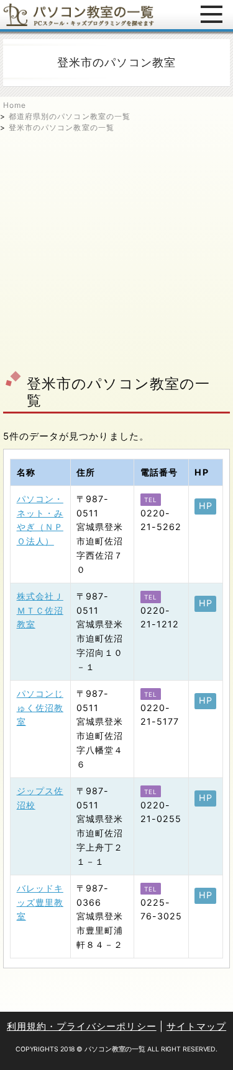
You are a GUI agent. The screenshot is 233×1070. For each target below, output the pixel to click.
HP (205, 505)
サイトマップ (196, 1026)
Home (14, 105)
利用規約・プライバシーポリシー (82, 1026)
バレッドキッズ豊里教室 (40, 902)
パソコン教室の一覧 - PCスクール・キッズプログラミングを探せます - (78, 14)
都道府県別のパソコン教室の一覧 (69, 116)
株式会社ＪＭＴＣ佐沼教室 (40, 610)
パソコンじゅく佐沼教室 (40, 707)
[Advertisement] (116, 249)
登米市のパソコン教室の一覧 (61, 127)
